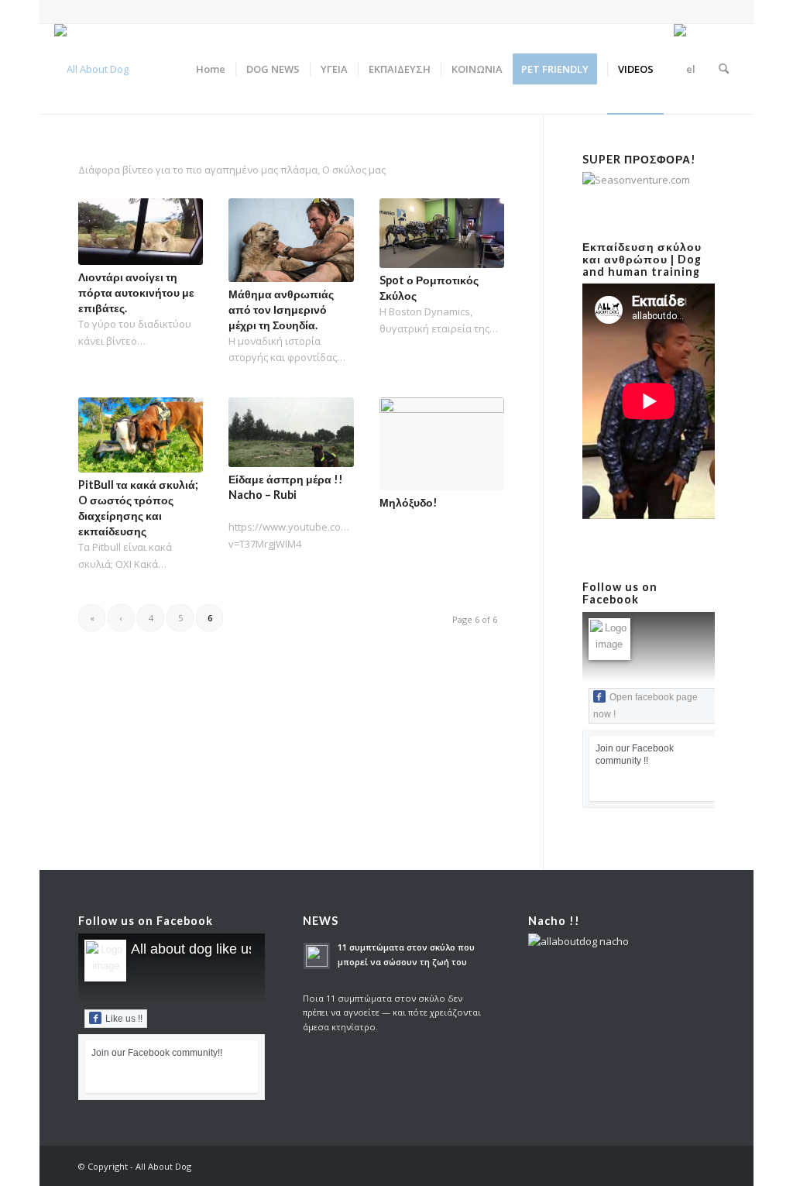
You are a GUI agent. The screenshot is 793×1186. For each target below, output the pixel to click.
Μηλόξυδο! (408, 502)
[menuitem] (210, 69)
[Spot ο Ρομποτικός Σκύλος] (441, 233)
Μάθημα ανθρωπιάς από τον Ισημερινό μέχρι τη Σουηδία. (281, 309)
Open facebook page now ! (645, 706)
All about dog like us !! (199, 949)
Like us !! (123, 1018)
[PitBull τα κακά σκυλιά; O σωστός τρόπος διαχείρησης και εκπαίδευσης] (140, 435)
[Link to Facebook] (727, 11)
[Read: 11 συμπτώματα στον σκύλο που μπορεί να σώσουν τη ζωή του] (317, 956)
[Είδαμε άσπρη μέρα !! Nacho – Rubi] (290, 432)
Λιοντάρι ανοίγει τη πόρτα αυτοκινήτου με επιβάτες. (136, 292)
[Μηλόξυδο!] (441, 444)
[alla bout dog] (91, 69)
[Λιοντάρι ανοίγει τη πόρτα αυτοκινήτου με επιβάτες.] (140, 232)
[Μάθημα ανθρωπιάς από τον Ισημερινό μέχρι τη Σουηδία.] (290, 240)
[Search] (724, 69)
